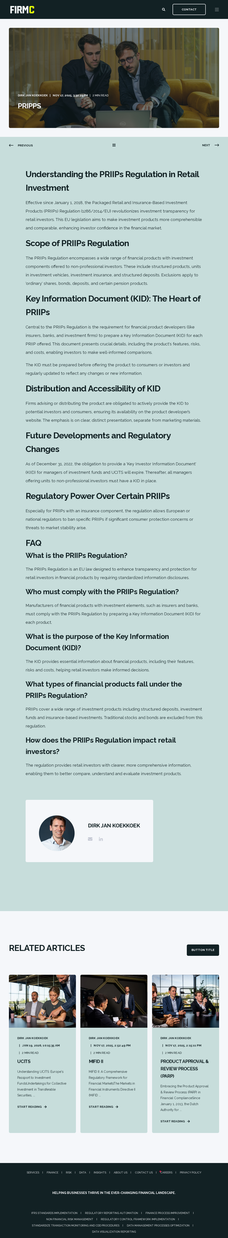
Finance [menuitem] (52, 1172)
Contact (189, 9)
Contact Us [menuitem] (144, 1172)
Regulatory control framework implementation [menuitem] (138, 1219)
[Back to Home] (22, 11)
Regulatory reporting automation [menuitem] (111, 1213)
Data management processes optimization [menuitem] (158, 1225)
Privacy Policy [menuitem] (190, 1172)
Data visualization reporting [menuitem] (114, 1231)
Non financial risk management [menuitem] (69, 1219)
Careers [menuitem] (166, 1172)
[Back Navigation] (114, 145)
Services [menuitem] (33, 1172)
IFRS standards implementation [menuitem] (54, 1213)
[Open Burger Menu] (216, 9)
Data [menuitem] (82, 1172)
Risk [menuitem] (69, 1172)
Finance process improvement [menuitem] (168, 1213)
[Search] (164, 9)
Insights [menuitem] (100, 1172)
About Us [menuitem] (120, 1172)
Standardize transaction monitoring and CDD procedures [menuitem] (75, 1225)
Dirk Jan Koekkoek (33, 95)
